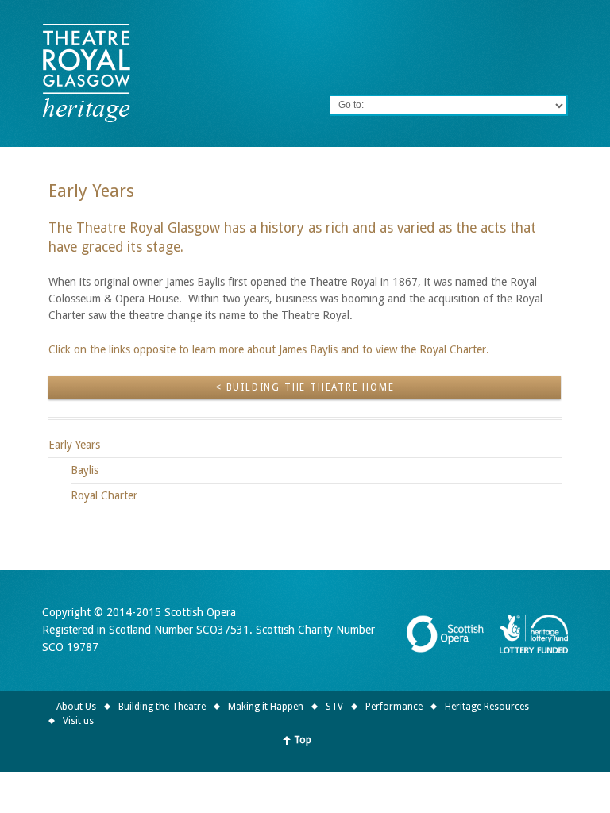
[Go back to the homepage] (86, 73)
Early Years (74, 444)
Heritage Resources (487, 706)
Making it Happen (265, 706)
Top (302, 740)
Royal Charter (104, 495)
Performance (394, 706)
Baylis (84, 470)
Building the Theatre (162, 706)
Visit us (78, 720)
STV (334, 706)
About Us (76, 706)
